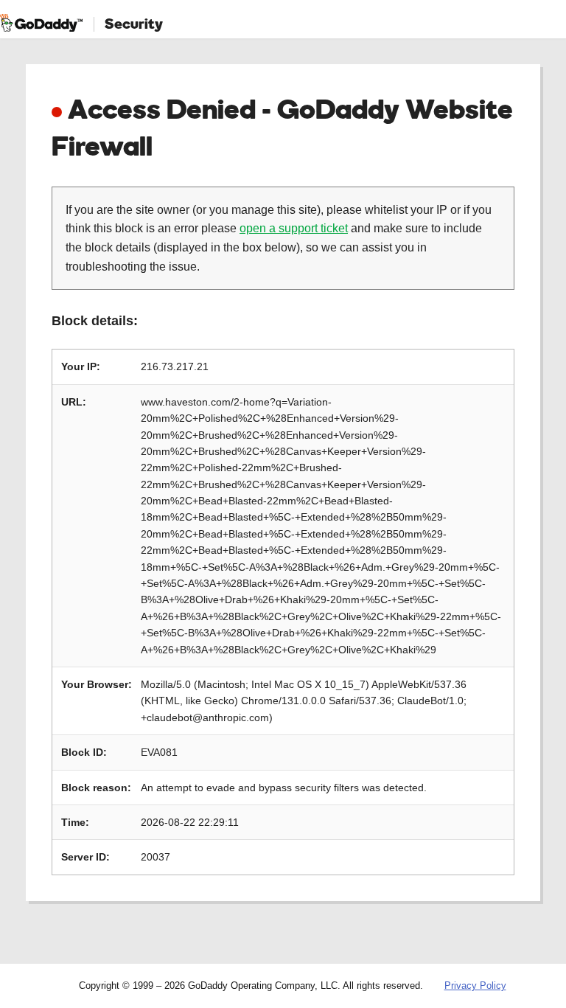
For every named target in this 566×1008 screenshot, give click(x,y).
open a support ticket (294, 228)
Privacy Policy (475, 985)
